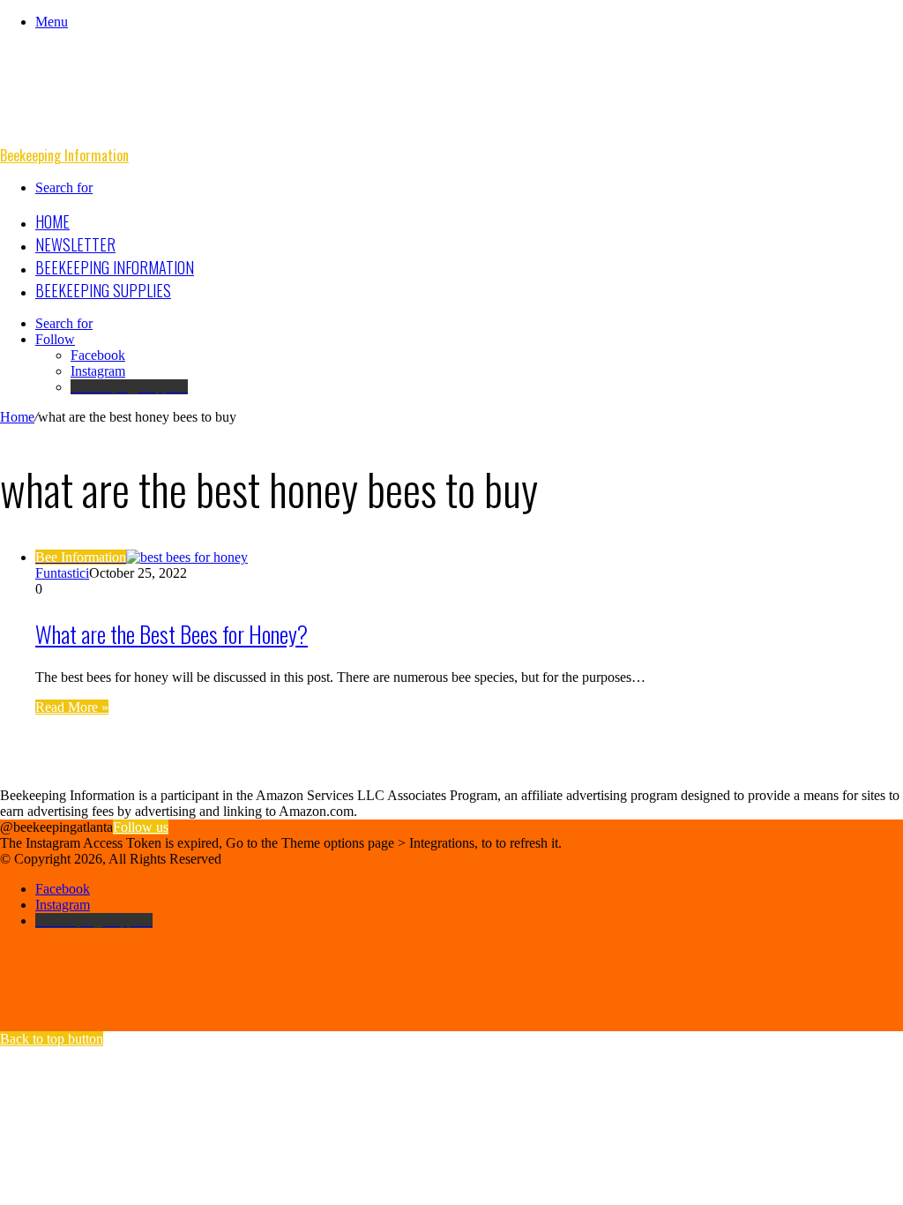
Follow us (140, 827)
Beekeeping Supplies (103, 290)
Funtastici (62, 572)
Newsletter (75, 244)
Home (52, 221)
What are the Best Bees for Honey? (171, 634)
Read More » (71, 707)
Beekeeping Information (114, 267)
